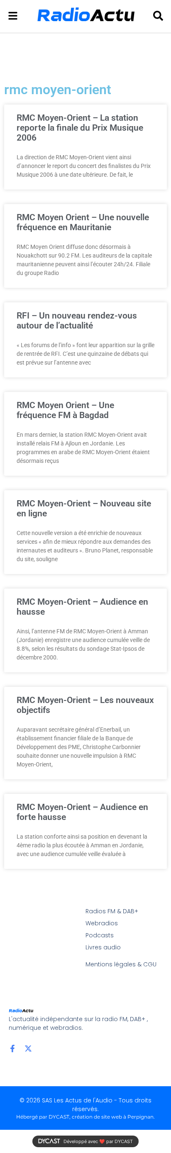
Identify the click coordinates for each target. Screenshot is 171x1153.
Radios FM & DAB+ (112, 911)
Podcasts (100, 935)
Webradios (102, 923)
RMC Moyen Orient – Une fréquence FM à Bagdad (65, 410)
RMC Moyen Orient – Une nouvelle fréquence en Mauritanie (83, 222)
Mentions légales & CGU (121, 964)
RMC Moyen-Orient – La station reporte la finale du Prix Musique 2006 (80, 128)
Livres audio (103, 947)
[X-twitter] (28, 1048)
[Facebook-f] (12, 1048)
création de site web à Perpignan (113, 1117)
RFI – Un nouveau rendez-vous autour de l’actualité (77, 321)
